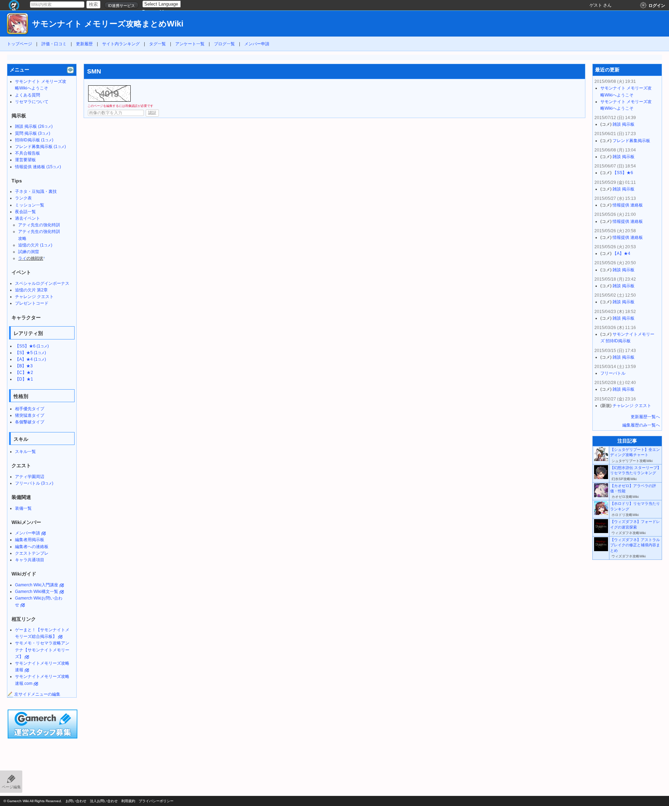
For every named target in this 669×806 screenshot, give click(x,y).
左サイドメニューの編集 (37, 694)
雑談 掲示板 (34, 126)
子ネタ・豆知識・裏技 (36, 191)
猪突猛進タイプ (29, 415)
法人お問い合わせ (104, 801)
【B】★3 (24, 365)
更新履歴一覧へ (645, 416)
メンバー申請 (256, 43)
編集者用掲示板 (29, 539)
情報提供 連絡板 (38, 166)
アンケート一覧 (190, 43)
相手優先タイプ (29, 408)
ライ (22, 258)
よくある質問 (27, 95)
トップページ (19, 43)
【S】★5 (30, 352)
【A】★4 (30, 359)
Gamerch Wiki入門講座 (36, 584)
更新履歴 (84, 43)
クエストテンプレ (31, 553)
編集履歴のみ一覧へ (641, 425)
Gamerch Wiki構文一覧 (36, 591)
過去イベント (27, 218)
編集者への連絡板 (31, 546)
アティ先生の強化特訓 (39, 224)
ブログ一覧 (224, 43)
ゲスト (596, 5)
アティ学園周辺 (29, 476)
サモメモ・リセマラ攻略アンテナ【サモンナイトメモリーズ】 (42, 650)
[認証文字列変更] (109, 93)
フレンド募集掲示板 (40, 146)
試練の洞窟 (28, 251)
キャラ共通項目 (29, 559)
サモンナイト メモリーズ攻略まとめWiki (107, 23)
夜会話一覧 (25, 211)
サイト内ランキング (121, 43)
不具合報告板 (27, 153)
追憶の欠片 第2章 (31, 290)
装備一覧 (23, 508)
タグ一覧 (157, 43)
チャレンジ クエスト (34, 296)
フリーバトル (34, 483)
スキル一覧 (25, 451)
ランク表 (23, 198)
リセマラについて (31, 101)
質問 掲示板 (32, 133)
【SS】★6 (32, 346)
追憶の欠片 (35, 245)
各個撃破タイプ (29, 422)
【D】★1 (24, 379)
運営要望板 (25, 159)
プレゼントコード (31, 303)
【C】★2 (24, 372)
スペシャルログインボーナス (42, 283)
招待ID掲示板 (34, 140)
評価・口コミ (54, 43)
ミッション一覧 (29, 205)
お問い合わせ (76, 801)
